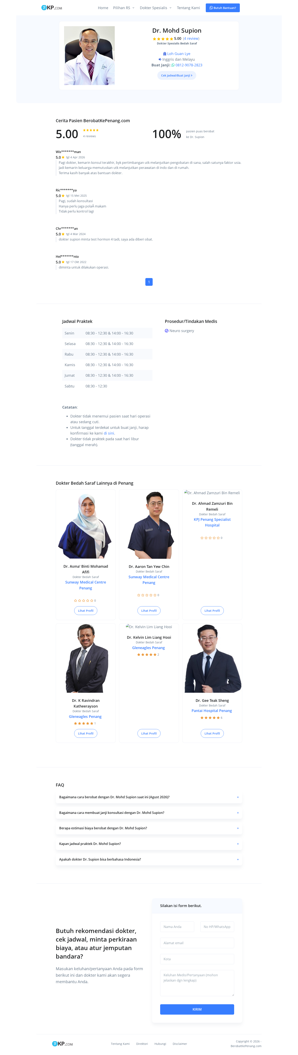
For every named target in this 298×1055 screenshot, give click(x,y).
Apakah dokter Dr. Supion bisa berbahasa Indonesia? (149, 859)
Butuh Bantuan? (224, 8)
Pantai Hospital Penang (212, 710)
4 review (191, 38)
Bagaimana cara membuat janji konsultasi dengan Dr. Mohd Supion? (149, 812)
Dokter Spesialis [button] (153, 7)
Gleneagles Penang (85, 716)
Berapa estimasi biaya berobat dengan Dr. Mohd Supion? (149, 828)
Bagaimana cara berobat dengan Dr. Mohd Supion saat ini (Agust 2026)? (149, 797)
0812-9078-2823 (189, 65)
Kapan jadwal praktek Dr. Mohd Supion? (149, 843)
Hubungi (160, 1044)
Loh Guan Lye (178, 53)
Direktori (142, 1044)
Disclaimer (180, 1044)
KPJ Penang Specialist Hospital (212, 522)
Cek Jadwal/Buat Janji (175, 75)
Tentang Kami (188, 7)
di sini (109, 433)
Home (103, 7)
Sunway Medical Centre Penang (85, 585)
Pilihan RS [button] (121, 7)
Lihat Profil (85, 611)
